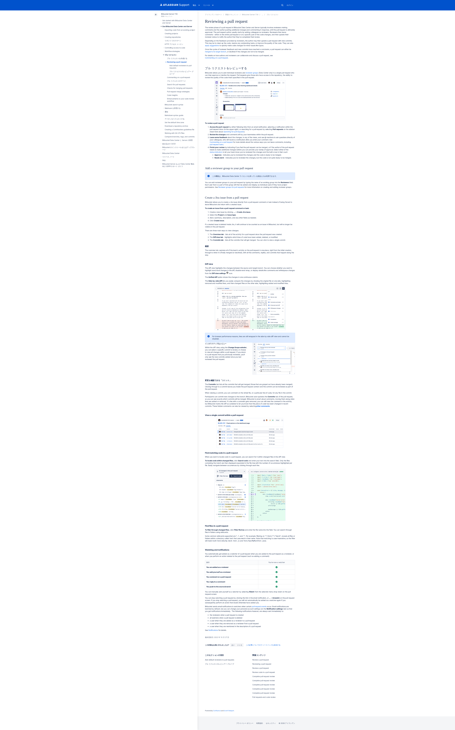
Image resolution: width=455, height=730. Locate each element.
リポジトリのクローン (173, 41)
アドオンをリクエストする (174, 119)
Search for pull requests (176, 84)
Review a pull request (260, 660)
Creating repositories (173, 37)
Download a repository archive (176, 126)
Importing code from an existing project (180, 30)
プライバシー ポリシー (244, 723)
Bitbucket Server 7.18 (169, 14)
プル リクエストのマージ (176, 81)
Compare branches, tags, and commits (180, 137)
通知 (166, 112)
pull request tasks (216, 144)
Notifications (213, 630)
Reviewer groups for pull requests (231, 187)
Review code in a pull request (263, 672)
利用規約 (259, 723)
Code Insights (172, 95)
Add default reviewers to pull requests (219, 660)
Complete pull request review (263, 676)
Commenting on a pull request (178, 77)
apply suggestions (212, 45)
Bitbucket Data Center (171, 153)
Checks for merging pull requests (180, 88)
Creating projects (171, 33)
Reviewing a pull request (177, 62)
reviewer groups (252, 73)
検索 (282, 5)
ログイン (290, 5)
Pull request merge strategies (178, 92)
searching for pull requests (234, 132)
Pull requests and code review (263, 697)
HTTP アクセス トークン (174, 44)
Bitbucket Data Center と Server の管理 (177, 140)
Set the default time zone (174, 122)
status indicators (216, 152)
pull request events (259, 606)
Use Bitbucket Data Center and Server (177, 26)
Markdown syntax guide (174, 115)
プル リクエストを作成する (177, 58)
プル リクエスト (171, 55)
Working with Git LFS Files (174, 133)
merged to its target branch (215, 52)
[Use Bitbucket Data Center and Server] (262, 15)
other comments (263, 406)
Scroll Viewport (229, 711)
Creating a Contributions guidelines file (179, 130)
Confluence (217, 711)
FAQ (164, 160)
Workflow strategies (172, 51)
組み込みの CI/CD (169, 144)
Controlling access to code (175, 48)
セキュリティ (271, 723)
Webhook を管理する (173, 108)
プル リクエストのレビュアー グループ (219, 664)
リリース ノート (168, 157)
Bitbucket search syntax (174, 105)
